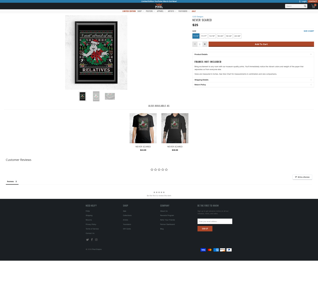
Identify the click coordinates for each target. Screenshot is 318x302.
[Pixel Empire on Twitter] (87, 239)
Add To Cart (261, 44)
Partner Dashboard (167, 224)
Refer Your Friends (167, 220)
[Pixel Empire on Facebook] (92, 239)
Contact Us (90, 233)
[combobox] (296, 6)
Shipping (89, 215)
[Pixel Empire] (159, 6)
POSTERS (149, 11)
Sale (124, 211)
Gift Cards (127, 229)
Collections (127, 215)
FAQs (88, 211)
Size (194, 31)
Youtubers (127, 224)
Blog (162, 229)
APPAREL (160, 11)
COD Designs (197, 17)
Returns (89, 220)
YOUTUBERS (183, 11)
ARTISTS (171, 11)
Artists (125, 220)
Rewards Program (167, 215)
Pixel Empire (97, 249)
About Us (164, 211)
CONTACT (313, 1)
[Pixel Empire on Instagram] (96, 239)
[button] (8, 298)
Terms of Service (92, 229)
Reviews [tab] (10, 181)
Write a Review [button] (304, 177)
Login (304, 1)
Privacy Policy (91, 224)
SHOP (140, 11)
